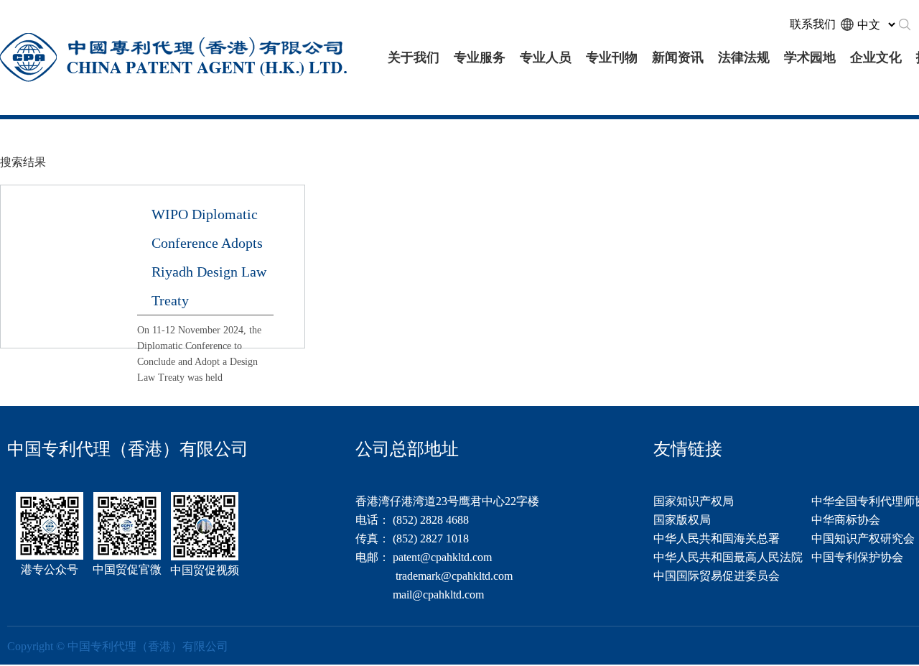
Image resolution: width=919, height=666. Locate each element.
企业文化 (876, 57)
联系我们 (813, 24)
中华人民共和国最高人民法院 (728, 557)
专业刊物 (612, 57)
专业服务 (479, 57)
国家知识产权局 (693, 501)
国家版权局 (682, 520)
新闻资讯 (678, 57)
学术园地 (810, 57)
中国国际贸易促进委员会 (716, 576)
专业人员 (546, 57)
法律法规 (744, 57)
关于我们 (413, 57)
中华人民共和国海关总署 (716, 538)
